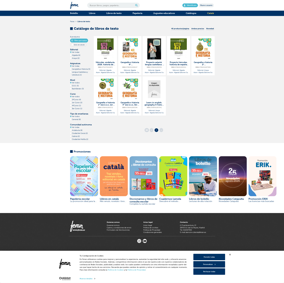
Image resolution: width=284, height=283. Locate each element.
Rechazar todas (209, 271)
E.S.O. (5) (75, 86)
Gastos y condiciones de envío (119, 228)
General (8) (76, 119)
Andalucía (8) (77, 130)
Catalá (210, 13)
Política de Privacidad (136, 270)
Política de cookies (150, 228)
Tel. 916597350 (186, 230)
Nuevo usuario (206, 5)
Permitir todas (209, 257)
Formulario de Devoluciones (118, 230)
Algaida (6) (76, 55)
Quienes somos (113, 225)
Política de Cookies (116, 270)
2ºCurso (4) (76, 100)
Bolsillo (74, 13)
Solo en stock (79, 45)
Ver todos (76, 83)
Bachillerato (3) (78, 89)
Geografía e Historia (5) (81, 69)
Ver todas (75, 52)
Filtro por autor (80, 40)
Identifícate (191, 5)
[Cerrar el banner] (230, 254)
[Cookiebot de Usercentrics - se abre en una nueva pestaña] (65, 278)
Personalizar (208, 264)
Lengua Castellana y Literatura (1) (80, 73)
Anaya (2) (76, 58)
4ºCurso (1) (76, 106)
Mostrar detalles (86, 279)
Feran (72, 22)
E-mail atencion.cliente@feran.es (193, 232)
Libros (92, 13)
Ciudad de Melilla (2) (80, 139)
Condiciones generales (152, 232)
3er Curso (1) (77, 109)
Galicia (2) (76, 136)
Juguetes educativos (164, 13)
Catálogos (191, 13)
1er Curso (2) (77, 103)
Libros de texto (114, 13)
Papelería (137, 13)
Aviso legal (147, 225)
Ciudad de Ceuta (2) (80, 133)
